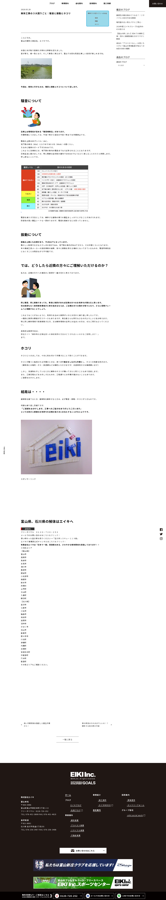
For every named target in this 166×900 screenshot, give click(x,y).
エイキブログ (76, 805)
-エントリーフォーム (135, 805)
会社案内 (97, 810)
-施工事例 (102, 800)
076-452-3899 (32, 814)
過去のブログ (121, 62)
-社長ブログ (75, 810)
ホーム (68, 795)
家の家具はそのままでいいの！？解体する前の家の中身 (95, 724)
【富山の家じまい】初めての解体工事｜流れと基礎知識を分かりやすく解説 (130, 36)
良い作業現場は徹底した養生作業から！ (37, 724)
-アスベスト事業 (77, 825)
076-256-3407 (32, 829)
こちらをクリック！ (51, 535)
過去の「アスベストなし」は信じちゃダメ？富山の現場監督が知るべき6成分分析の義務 (130, 46)
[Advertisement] (66, 496)
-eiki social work (135, 815)
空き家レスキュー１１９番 (66, 538)
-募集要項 (131, 800)
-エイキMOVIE (104, 805)
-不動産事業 (75, 835)
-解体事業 (74, 820)
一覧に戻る (67, 739)
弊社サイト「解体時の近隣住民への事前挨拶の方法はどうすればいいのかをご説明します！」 (60, 334)
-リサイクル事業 (77, 830)
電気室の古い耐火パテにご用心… (129, 22)
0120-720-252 (42, 811)
